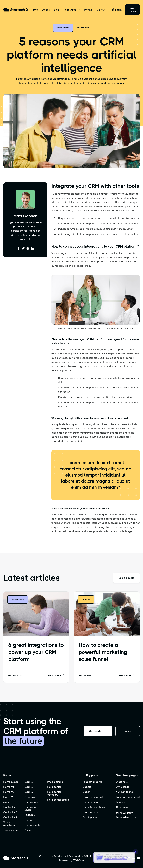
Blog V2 (29, 786)
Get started (132, 9)
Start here (122, 781)
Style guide (122, 786)
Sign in (86, 792)
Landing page (91, 812)
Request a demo (92, 781)
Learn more (127, 731)
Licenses (121, 802)
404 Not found (124, 792)
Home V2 (8, 792)
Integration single (30, 808)
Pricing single (55, 781)
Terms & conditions (94, 807)
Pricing (88, 9)
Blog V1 (29, 781)
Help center (54, 786)
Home (34, 9)
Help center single (58, 799)
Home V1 (8, 786)
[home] (15, 9)
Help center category (54, 793)
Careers (29, 820)
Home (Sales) (11, 781)
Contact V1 (10, 807)
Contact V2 (10, 812)
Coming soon (90, 817)
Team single (10, 830)
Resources (63, 27)
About (46, 9)
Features (29, 814)
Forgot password (93, 797)
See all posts (126, 577)
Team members (9, 823)
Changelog (122, 807)
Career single (32, 825)
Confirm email (91, 802)
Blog (56, 9)
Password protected (128, 797)
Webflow (78, 860)
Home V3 (8, 797)
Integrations (31, 802)
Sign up (87, 786)
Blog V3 (29, 792)
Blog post (30, 797)
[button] (72, 9)
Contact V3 (10, 817)
